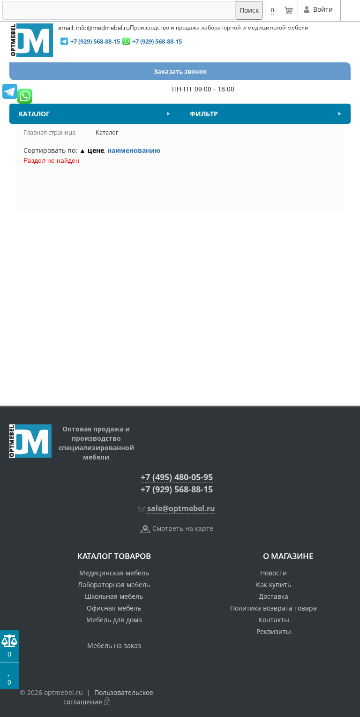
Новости (273, 572)
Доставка (273, 596)
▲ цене (91, 150)
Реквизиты (273, 631)
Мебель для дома (114, 619)
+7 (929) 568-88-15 (177, 489)
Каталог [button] (34, 113)
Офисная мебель (114, 608)
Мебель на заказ (114, 645)
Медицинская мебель (114, 572)
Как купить (273, 584)
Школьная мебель (114, 596)
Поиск (249, 10)
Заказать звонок (180, 71)
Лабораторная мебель (114, 584)
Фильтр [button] (204, 113)
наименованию (133, 150)
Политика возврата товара (273, 608)
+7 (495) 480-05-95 (177, 477)
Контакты (273, 619)
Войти (322, 9)
